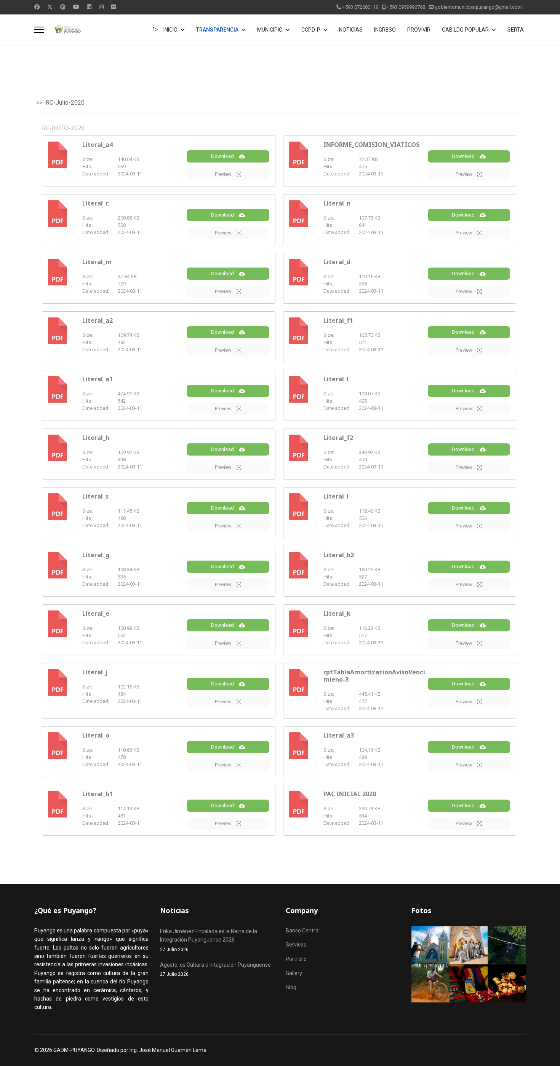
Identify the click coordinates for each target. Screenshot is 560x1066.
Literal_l (336, 379)
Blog (291, 987)
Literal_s (95, 496)
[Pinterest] (63, 7)
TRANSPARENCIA (217, 30)
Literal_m (97, 262)
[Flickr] (113, 7)
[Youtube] (76, 7)
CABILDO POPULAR (465, 30)
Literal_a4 (97, 144)
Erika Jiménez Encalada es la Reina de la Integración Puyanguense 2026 (208, 940)
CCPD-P (310, 30)
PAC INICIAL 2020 (349, 794)
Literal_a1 (97, 379)
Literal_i (336, 496)
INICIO (170, 30)
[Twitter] (50, 7)
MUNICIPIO (270, 30)
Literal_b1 (97, 794)
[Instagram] (101, 7)
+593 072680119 (360, 7)
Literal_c (95, 203)
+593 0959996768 (406, 7)
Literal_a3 (338, 735)
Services (296, 945)
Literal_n (336, 203)
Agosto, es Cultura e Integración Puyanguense (215, 969)
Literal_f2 (338, 437)
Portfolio (296, 959)
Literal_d (336, 262)
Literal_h (95, 437)
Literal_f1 (338, 320)
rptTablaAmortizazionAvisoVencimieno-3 (374, 676)
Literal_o (95, 735)
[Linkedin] (89, 7)
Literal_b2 (338, 555)
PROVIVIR (418, 30)
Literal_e (95, 613)
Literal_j (94, 672)
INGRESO (385, 30)
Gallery (294, 973)
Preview (224, 174)
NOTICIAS (351, 30)
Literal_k (336, 613)
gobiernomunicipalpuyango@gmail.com (478, 7)
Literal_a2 (97, 320)
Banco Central (303, 930)
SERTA (515, 30)
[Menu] (39, 29)
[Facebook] (37, 7)
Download (223, 156)
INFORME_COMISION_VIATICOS (371, 144)
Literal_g (95, 555)
